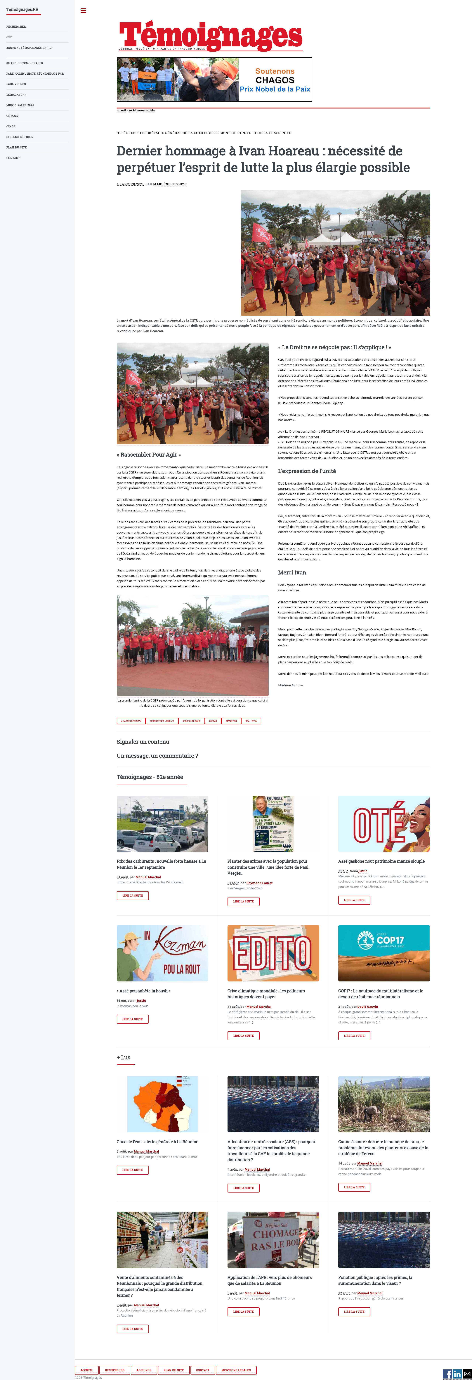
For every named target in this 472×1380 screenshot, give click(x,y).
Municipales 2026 (20, 105)
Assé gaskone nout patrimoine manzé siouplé (381, 861)
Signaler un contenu (143, 741)
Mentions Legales (236, 1370)
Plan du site (174, 1370)
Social (132, 110)
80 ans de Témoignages (24, 63)
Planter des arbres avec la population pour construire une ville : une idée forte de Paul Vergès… (268, 867)
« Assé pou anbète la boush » (143, 990)
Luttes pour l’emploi (162, 721)
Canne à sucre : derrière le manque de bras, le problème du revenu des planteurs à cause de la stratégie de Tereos (383, 1147)
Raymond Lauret (260, 883)
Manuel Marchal (148, 877)
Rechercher (114, 1370)
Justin (363, 871)
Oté (9, 37)
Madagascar (16, 95)
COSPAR (213, 721)
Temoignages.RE (22, 9)
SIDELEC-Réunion (20, 137)
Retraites (231, 721)
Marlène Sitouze (170, 184)
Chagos (12, 116)
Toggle (83, 11)
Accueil (121, 110)
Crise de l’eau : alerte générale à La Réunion (158, 1141)
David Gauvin (367, 1006)
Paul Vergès (16, 84)
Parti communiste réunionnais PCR (35, 73)
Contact (202, 1370)
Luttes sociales (146, 110)
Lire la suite (133, 895)
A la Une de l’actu (131, 721)
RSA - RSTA (251, 721)
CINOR (11, 126)
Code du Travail (192, 721)
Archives (144, 1370)
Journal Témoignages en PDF (29, 48)
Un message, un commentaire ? (157, 755)
